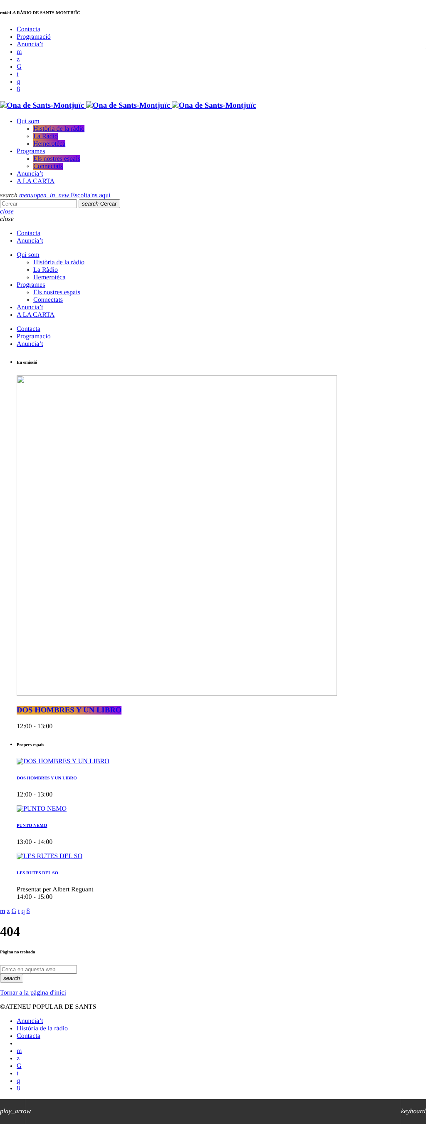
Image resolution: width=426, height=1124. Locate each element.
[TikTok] (19, 66)
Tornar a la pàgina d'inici (33, 992)
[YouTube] (19, 51)
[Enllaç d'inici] (128, 105)
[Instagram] (18, 81)
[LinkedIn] (17, 74)
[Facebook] (18, 89)
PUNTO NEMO (32, 825)
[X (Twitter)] (18, 59)
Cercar (99, 204)
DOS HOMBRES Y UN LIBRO (69, 710)
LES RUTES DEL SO (37, 873)
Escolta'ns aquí (72, 195)
